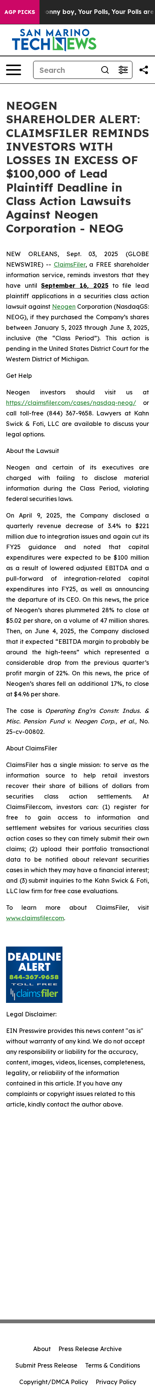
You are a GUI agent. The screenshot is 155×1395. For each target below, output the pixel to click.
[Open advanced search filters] (123, 70)
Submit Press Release (46, 1365)
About (42, 1349)
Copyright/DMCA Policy (53, 1382)
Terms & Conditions (112, 1365)
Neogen (64, 306)
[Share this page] (143, 69)
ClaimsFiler (69, 264)
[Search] (105, 70)
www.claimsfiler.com (35, 918)
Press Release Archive (90, 1349)
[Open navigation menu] (13, 69)
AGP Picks (20, 12)
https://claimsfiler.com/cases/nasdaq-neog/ (71, 402)
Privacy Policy (116, 1382)
